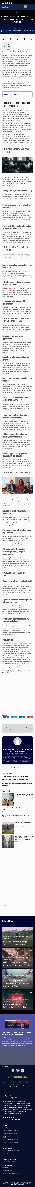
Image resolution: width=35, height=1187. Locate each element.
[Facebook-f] (22, 1119)
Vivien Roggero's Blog (14, 50)
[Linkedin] (17, 767)
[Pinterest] (20, 767)
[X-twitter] (25, 1119)
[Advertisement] (17, 695)
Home (4, 50)
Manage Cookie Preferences (17, 1184)
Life (17, 13)
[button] (25, 6)
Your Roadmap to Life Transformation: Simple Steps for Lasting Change (16, 983)
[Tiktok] (14, 767)
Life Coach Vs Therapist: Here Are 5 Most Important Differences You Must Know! (24, 837)
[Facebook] (23, 767)
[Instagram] (11, 767)
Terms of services (18, 1183)
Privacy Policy (7, 1183)
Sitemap (27, 1183)
